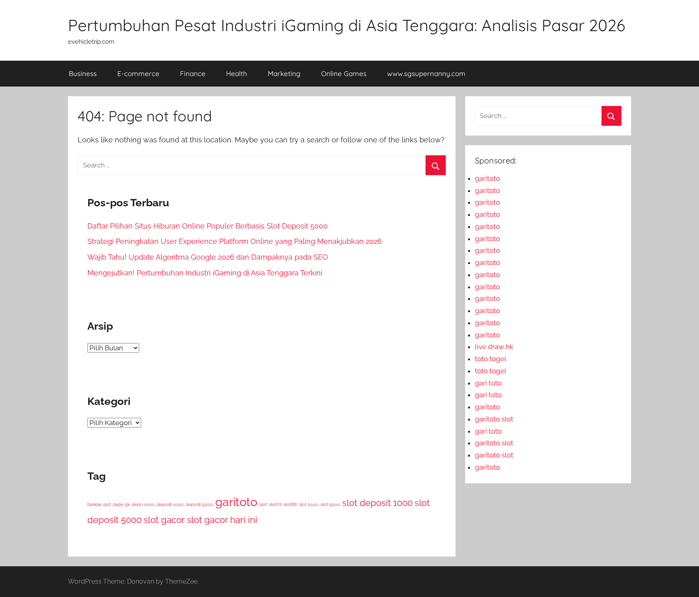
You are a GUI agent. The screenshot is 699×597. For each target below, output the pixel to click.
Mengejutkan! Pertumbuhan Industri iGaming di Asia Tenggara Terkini (204, 273)
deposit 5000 (199, 504)
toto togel (490, 359)
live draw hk (494, 347)
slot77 (275, 504)
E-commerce (138, 73)
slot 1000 (308, 504)
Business (83, 73)
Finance (192, 73)
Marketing (284, 73)
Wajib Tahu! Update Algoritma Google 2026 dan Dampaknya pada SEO (207, 257)
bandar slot (99, 504)
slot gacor (164, 519)
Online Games (343, 73)
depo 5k (121, 504)
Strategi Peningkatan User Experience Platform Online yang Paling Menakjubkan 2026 (234, 241)
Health (236, 73)
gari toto (488, 383)
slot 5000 (330, 504)
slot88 (290, 504)
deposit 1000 (170, 504)
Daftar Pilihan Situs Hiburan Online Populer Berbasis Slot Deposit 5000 (207, 226)
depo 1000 (143, 504)
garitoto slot (494, 419)
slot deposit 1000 (377, 503)
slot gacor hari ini (222, 519)
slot (263, 504)
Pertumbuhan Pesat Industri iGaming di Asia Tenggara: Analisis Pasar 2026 (346, 25)
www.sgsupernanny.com (426, 73)
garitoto (236, 502)
